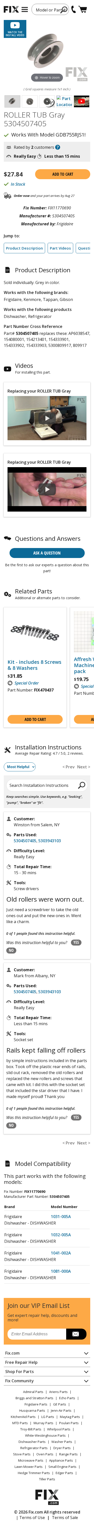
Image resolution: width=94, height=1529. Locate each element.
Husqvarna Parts (32, 1410)
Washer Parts (61, 1441)
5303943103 (49, 840)
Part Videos (60, 248)
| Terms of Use (30, 1517)
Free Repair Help (21, 1362)
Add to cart (62, 174)
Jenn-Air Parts (61, 1410)
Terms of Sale (65, 1517)
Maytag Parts (70, 1416)
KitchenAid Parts (23, 1416)
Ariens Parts (58, 1392)
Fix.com (12, 1353)
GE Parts (59, 1404)
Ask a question (47, 553)
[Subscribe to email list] (76, 1334)
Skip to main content (47, 14)
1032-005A (61, 1235)
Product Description (24, 248)
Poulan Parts (69, 1423)
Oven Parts (44, 1454)
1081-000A (61, 1271)
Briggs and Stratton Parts (34, 1398)
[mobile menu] (25, 9)
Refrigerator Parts (34, 1448)
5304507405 (25, 840)
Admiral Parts (33, 1392)
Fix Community (19, 1381)
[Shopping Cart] (82, 9)
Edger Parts (64, 1473)
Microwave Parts (30, 1460)
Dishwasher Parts (32, 1441)
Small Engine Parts (62, 1466)
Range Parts (68, 1454)
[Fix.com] (11, 9)
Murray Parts (43, 1423)
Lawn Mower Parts (29, 1466)
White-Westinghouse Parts (45, 1435)
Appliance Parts (61, 1460)
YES (76, 942)
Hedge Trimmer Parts (34, 1473)
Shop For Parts (19, 1371)
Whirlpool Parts (58, 1429)
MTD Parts (20, 1423)
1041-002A (61, 1253)
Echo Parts (67, 1398)
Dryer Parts (62, 1448)
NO (11, 950)
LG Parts (47, 1416)
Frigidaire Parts (36, 1404)
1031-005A (61, 1216)
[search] (64, 9)
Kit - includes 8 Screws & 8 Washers (34, 665)
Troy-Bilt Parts (30, 1429)
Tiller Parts (47, 1479)
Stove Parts (22, 1454)
